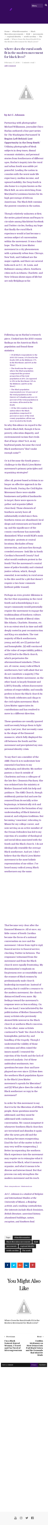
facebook (42, 1365)
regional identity (14, 37)
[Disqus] (24, 1402)
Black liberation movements (18, 1242)
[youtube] (15, 1518)
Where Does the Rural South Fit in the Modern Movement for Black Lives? (21, 1321)
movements (38, 34)
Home (7, 31)
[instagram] (21, 1518)
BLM (28, 34)
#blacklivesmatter (20, 31)
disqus (34, 1365)
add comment (10, 66)
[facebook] (32, 1518)
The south (26, 1250)
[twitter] (26, 1518)
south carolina (30, 37)
